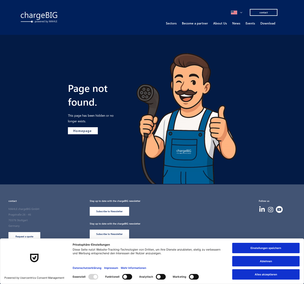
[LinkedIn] (262, 209)
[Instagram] (270, 209)
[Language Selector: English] (237, 12)
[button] (171, 24)
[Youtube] (279, 209)
